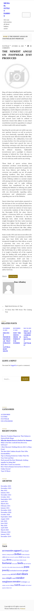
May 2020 (4, 525)
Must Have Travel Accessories (10, 464)
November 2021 (6, 495)
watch (17, 584)
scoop (8, 574)
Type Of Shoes (5, 471)
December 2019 (6, 536)
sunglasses (7, 581)
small (14, 578)
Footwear (5, 46)
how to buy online (9, 567)
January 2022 (5, 493)
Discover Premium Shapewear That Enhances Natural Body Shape (6, 342)
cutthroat (4, 557)
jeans (26, 566)
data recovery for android (12, 557)
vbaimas (22, 609)
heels (20, 563)
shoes (24, 574)
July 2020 (4, 521)
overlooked (13, 570)
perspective (4, 574)
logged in (14, 365)
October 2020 (5, 515)
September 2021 (6, 499)
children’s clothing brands (7, 554)
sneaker (20, 577)
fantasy (17, 560)
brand (27, 551)
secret (13, 574)
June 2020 (4, 523)
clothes (17, 554)
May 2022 (4, 490)
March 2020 (5, 530)
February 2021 (5, 506)
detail (20, 557)
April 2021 (4, 501)
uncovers (8, 585)
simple (9, 578)
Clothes (4, 417)
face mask (14, 560)
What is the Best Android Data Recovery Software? (27, 338)
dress (8, 559)
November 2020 (6, 512)
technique (24, 582)
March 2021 (5, 504)
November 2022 (6, 488)
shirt (18, 573)
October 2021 (5, 497)
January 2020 (5, 534)
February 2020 (5, 532)
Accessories (5, 414)
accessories (8, 550)
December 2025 (6, 486)
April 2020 (4, 528)
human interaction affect (18, 567)
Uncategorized (7, 421)
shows (4, 578)
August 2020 (5, 519)
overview (20, 570)
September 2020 (6, 517)
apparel (17, 550)
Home (5, 36)
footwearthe (14, 563)
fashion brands (23, 560)
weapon (23, 585)
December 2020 (6, 510)
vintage (12, 585)
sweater (17, 581)
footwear (13, 276)
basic (23, 551)
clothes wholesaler (26, 554)
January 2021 (5, 508)
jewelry (5, 570)
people (25, 570)
